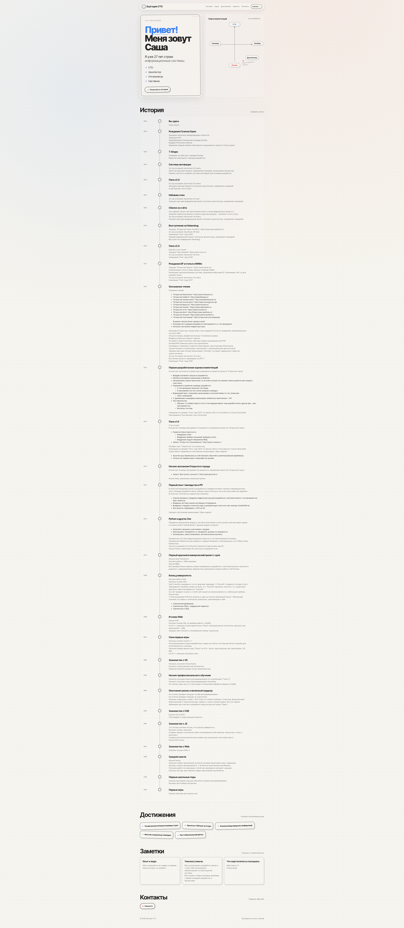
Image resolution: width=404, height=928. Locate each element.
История (209, 6)
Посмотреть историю (157, 89)
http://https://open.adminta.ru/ (200, 312)
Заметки (236, 6)
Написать (147, 906)
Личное (234, 65)
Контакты (245, 6)
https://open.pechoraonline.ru (202, 315)
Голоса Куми (232, 868)
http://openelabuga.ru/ (199, 297)
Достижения (226, 6)
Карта (217, 6)
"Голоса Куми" (229, 145)
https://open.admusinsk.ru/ (200, 307)
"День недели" (205, 512)
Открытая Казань (176, 336)
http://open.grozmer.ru (208, 474)
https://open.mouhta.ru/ (197, 310)
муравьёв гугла (211, 549)
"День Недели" (221, 451)
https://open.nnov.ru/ (198, 252)
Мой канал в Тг (233, 865)
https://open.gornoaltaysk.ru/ (212, 229)
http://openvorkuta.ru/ (200, 305)
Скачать (256, 6)
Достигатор (252, 58)
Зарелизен (173, 145)
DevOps (257, 43)
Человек (215, 43)
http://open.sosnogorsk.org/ (205, 302)
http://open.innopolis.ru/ (203, 294)
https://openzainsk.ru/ (202, 267)
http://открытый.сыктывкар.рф (207, 317)
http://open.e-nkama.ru (212, 442)
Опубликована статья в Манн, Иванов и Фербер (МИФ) (191, 270)
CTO (234, 24)
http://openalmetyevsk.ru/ (205, 299)
